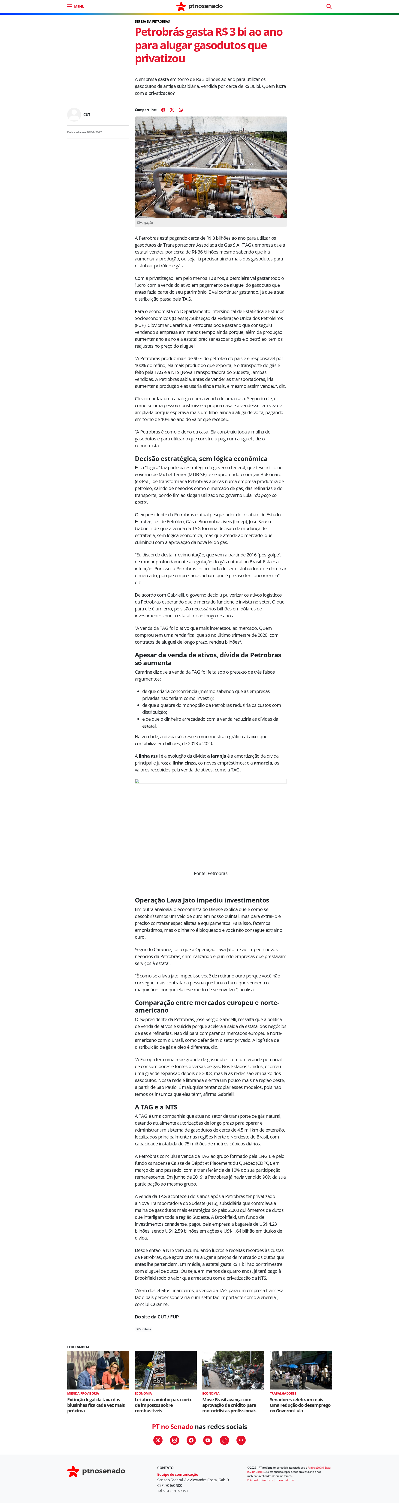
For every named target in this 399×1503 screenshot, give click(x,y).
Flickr (241, 1440)
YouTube (207, 1440)
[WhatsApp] (181, 110)
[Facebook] (163, 110)
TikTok (224, 1440)
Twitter (158, 1440)
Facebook (191, 1440)
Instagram (174, 1440)
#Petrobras (143, 1329)
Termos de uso (285, 1480)
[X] (172, 110)
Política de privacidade (260, 1480)
